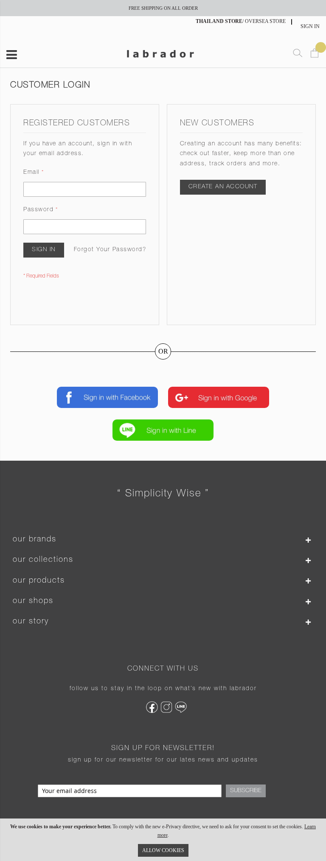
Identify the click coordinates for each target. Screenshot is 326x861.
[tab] (163, 540)
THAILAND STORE (219, 21)
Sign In (310, 26)
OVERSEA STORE (265, 21)
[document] (163, 840)
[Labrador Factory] (160, 52)
